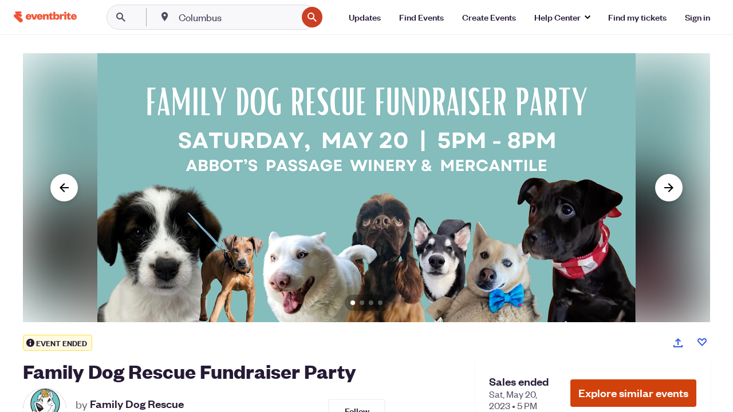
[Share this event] (678, 342)
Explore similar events (633, 393)
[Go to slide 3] (371, 302)
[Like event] (702, 342)
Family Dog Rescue (137, 404)
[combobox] (237, 17)
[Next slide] (669, 187)
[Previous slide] (64, 187)
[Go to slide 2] (362, 302)
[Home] (45, 17)
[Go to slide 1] (352, 302)
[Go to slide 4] (380, 302)
